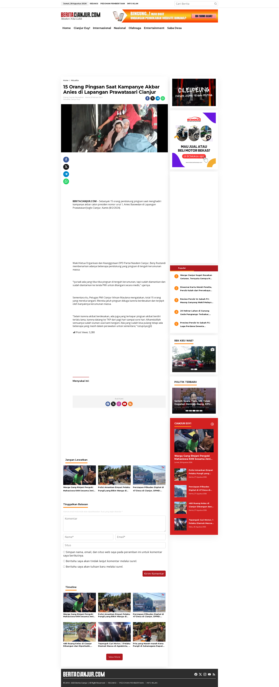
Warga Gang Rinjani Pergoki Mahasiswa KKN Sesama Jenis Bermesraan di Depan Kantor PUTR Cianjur (79, 489)
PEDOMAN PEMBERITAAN (131, 683)
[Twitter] (113, 404)
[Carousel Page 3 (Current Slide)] (194, 410)
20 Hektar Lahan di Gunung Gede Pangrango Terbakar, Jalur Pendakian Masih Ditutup (196, 313)
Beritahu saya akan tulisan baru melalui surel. (94, 566)
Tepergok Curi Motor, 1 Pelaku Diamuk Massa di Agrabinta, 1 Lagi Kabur (114, 644)
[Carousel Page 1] (192, 369)
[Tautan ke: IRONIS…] (194, 359)
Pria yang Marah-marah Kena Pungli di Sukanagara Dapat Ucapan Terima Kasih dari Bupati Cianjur (148, 644)
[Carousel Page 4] (197, 410)
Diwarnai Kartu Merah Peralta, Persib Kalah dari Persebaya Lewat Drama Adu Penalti (196, 289)
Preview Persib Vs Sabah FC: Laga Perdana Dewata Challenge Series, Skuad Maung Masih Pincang (196, 325)
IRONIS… (179, 365)
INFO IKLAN (152, 683)
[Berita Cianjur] (80, 15)
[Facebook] (107, 404)
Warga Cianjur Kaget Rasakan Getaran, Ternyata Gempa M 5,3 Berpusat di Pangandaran (196, 277)
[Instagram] (119, 404)
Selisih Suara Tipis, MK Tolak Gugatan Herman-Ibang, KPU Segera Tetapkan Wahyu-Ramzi (192, 403)
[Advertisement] (139, 54)
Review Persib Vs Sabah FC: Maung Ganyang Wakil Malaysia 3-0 (196, 301)
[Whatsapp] (163, 98)
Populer (182, 268)
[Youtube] (124, 404)
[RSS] (130, 404)
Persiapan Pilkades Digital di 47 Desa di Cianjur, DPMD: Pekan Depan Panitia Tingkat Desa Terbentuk (148, 489)
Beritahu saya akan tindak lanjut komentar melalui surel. (101, 561)
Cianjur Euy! (75, 99)
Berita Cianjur (81, 682)
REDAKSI (112, 683)
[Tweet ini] (152, 98)
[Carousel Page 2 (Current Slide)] (195, 369)
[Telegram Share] (157, 98)
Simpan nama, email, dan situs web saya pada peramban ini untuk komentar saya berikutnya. (112, 553)
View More (114, 657)
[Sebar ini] (147, 98)
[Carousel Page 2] (190, 410)
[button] (215, 3)
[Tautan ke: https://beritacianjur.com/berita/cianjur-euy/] (212, 424)
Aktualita (66, 99)
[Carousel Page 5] (201, 410)
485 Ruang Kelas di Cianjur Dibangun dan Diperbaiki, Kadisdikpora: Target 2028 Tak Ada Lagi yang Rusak (77, 644)
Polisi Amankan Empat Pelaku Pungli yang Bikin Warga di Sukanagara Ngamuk (114, 489)
